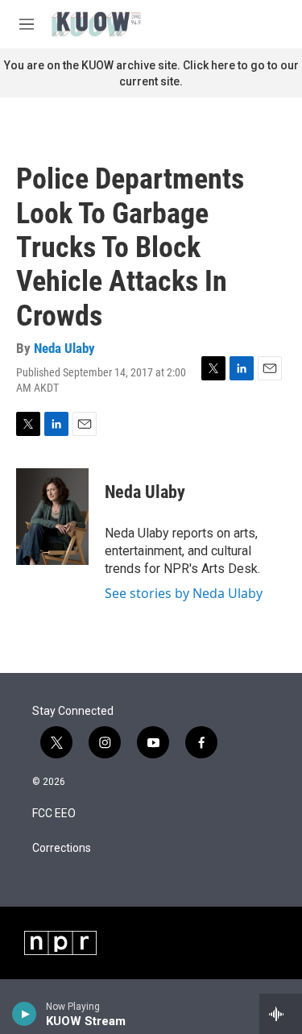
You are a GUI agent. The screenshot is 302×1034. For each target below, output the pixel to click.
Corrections (61, 848)
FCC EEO (54, 814)
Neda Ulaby (64, 348)
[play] (24, 1014)
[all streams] (280, 1014)
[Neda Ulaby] (52, 516)
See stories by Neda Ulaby (184, 593)
